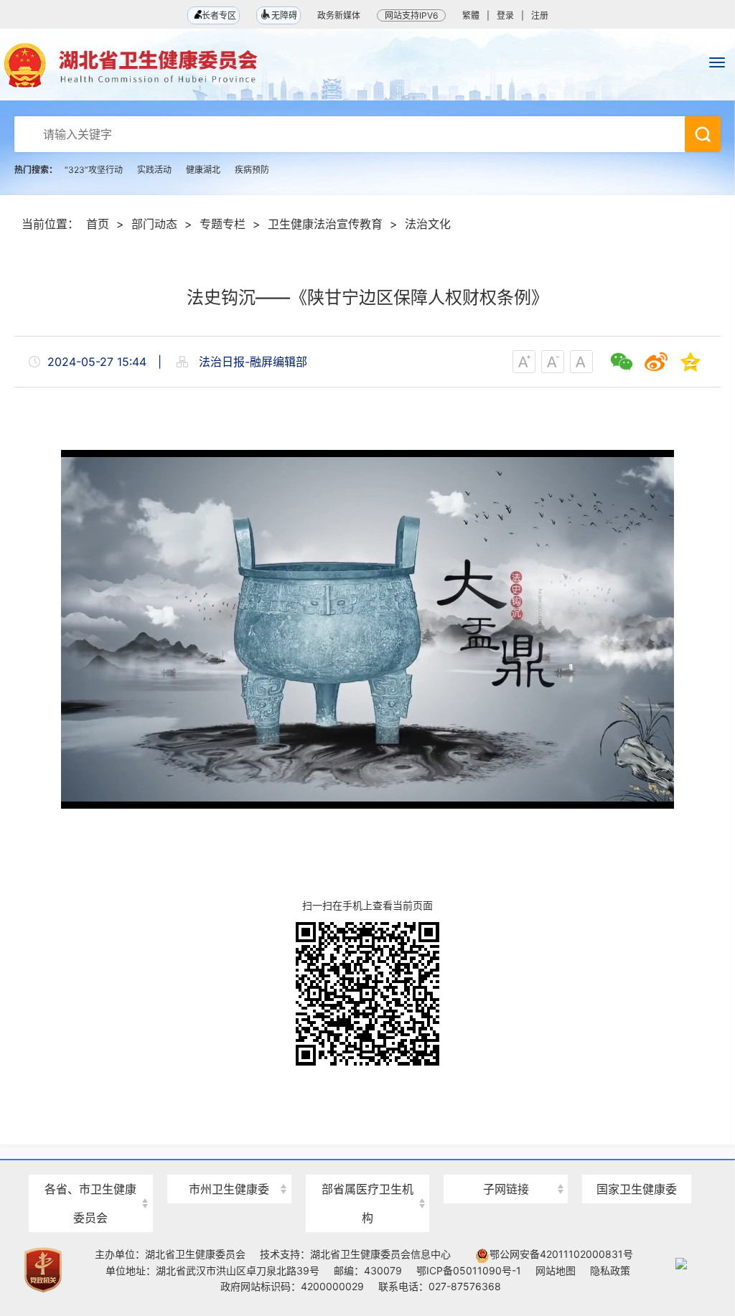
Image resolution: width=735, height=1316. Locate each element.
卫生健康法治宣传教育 (325, 224)
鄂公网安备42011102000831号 (561, 1254)
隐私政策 (610, 1270)
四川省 (90, 1163)
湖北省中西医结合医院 (367, 1163)
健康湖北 (203, 169)
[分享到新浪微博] (656, 361)
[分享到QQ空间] (690, 361)
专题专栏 (222, 224)
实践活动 (154, 169)
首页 (97, 224)
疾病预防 (252, 169)
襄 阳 (228, 1163)
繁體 (470, 15)
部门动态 (154, 224)
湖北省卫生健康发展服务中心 (505, 1162)
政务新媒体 (338, 15)
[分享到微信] (621, 361)
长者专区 (218, 15)
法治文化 (428, 224)
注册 (539, 15)
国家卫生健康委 (636, 1189)
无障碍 (284, 15)
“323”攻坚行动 (94, 169)
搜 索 (703, 134)
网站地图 (555, 1270)
